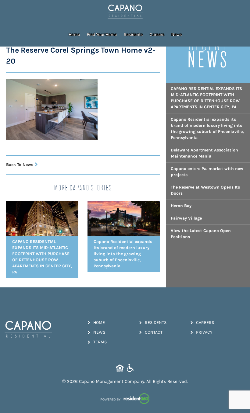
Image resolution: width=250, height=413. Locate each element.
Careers (157, 34)
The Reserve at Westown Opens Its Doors (205, 190)
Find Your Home (102, 34)
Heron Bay (181, 205)
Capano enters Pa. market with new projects (207, 171)
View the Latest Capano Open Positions (201, 233)
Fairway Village (186, 218)
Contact (153, 332)
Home (74, 34)
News (176, 34)
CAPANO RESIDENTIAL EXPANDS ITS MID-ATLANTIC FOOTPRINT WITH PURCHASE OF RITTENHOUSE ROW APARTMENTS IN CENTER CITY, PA (206, 97)
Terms (100, 342)
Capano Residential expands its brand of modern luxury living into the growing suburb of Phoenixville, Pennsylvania (207, 128)
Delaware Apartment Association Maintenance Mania (204, 153)
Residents (133, 34)
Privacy (204, 332)
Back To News (19, 164)
